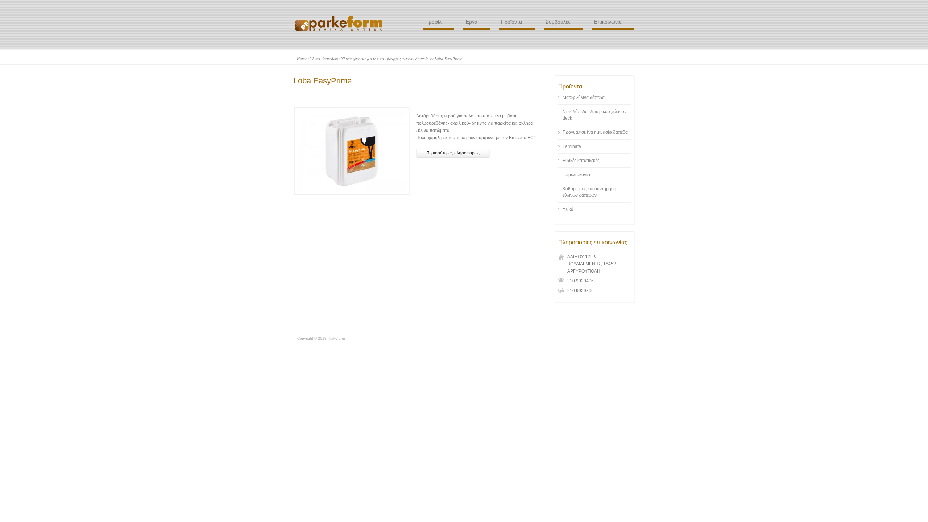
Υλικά (568, 209)
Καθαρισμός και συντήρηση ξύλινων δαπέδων (589, 192)
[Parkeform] (339, 31)
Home (302, 58)
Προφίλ (433, 22)
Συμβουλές (558, 22)
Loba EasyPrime (448, 58)
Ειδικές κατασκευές (581, 160)
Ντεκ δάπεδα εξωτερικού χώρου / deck (594, 115)
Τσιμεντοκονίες (577, 174)
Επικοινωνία (608, 22)
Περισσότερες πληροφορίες (453, 153)
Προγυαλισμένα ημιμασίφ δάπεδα (595, 132)
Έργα (471, 22)
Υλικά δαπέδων (324, 58)
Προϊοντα (511, 22)
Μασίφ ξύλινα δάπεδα (584, 97)
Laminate (572, 146)
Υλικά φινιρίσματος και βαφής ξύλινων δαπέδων (386, 58)
